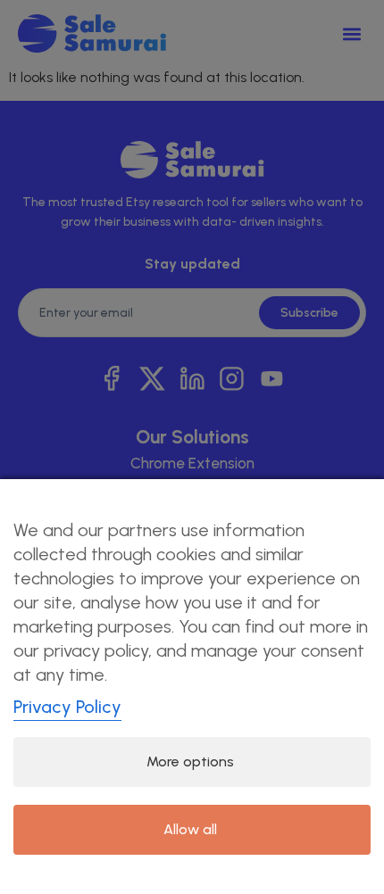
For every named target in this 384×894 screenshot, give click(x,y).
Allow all (190, 829)
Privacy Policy (67, 706)
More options (190, 761)
